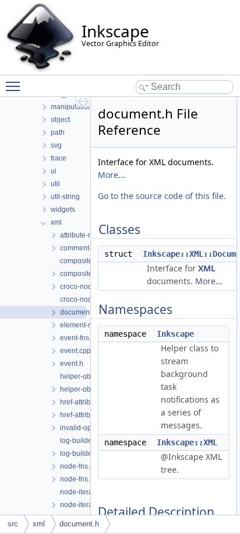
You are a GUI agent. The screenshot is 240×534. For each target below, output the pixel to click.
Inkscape (175, 333)
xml (39, 523)
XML (207, 268)
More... (111, 174)
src (13, 523)
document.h (79, 523)
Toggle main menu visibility (15, 85)
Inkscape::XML (187, 442)
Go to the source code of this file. (162, 195)
